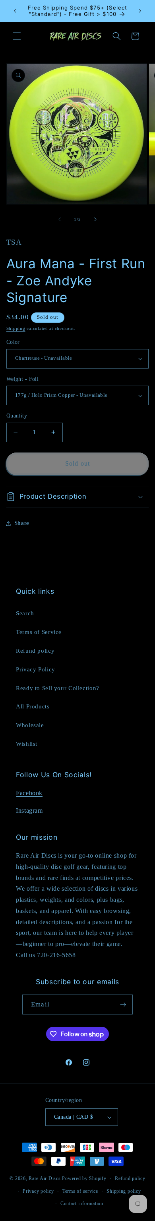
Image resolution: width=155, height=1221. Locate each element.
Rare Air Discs (44, 1178)
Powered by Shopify (84, 1178)
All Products (33, 706)
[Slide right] (95, 219)
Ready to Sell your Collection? (57, 688)
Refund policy (35, 651)
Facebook (29, 793)
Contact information (81, 1203)
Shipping (15, 328)
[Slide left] (59, 219)
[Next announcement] (140, 11)
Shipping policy (124, 1191)
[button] (17, 36)
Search (25, 613)
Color (13, 342)
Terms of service (80, 1191)
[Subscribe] (123, 1004)
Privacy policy (38, 1191)
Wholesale (30, 725)
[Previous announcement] (15, 11)
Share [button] (21, 523)
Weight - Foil (22, 379)
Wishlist (26, 744)
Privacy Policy (35, 669)
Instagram (29, 810)
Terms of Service (39, 632)
